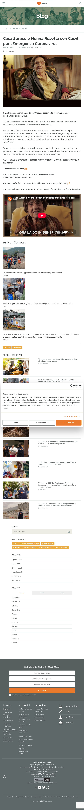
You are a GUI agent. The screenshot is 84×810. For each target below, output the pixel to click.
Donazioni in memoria (23, 732)
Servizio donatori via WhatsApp (45, 776)
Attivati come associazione (39, 716)
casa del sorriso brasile (29, 544)
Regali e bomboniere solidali (23, 751)
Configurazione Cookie (70, 797)
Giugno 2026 (17, 568)
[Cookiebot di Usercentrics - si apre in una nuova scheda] (71, 386)
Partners (58, 797)
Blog (68, 711)
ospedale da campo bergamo (24, 547)
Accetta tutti (68, 423)
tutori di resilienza (45, 547)
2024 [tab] (42, 592)
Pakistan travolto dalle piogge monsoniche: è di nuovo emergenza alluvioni (32, 274)
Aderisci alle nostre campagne (41, 710)
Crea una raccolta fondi (25, 726)
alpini (15, 544)
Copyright (10, 797)
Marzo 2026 (16, 580)
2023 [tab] (62, 592)
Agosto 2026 (17, 560)
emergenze (17, 347)
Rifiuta (15, 423)
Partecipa (40, 705)
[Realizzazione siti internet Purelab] (42, 801)
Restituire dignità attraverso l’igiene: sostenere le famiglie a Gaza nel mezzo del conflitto (37, 305)
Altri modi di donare (26, 745)
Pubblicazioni (8, 741)
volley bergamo (61, 547)
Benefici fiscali (49, 797)
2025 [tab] (22, 592)
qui (25, 169)
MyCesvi (70, 717)
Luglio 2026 (16, 564)
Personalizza (41, 423)
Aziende (69, 722)
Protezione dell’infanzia (7, 725)
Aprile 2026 (16, 576)
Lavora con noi (40, 720)
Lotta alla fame (8, 720)
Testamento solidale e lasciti (26, 741)
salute (7, 347)
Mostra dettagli (70, 416)
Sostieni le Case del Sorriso (25, 710)
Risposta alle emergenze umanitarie (7, 715)
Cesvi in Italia (7, 737)
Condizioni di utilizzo (22, 797)
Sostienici (24, 705)
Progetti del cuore (25, 736)
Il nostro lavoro (7, 707)
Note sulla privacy (36, 797)
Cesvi (39, 47)
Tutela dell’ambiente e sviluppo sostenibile (10, 732)
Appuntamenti (9, 47)
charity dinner (47, 544)
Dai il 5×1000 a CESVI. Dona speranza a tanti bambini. (24, 718)
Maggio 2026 (17, 572)
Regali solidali (72, 706)
